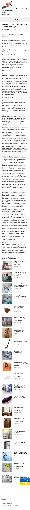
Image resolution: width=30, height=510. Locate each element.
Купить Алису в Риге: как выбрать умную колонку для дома (20, 274)
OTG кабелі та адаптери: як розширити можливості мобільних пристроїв (20, 341)
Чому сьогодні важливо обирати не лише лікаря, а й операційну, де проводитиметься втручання (21, 297)
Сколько (4, 258)
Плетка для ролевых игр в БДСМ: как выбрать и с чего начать (20, 263)
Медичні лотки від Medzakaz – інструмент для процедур (20, 375)
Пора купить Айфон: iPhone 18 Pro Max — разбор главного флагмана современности (20, 443)
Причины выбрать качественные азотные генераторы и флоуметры (20, 476)
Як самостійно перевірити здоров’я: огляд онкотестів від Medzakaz (20, 454)
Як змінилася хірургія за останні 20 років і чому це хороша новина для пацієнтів (20, 285)
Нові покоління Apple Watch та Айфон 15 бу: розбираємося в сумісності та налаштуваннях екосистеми (21, 398)
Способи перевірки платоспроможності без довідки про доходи (20, 319)
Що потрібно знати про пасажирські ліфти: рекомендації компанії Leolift (20, 387)
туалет (14, 258)
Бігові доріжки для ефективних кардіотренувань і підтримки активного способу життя (19, 410)
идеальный (15, 257)
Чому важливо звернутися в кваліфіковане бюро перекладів (20, 431)
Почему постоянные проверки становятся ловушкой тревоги (19, 465)
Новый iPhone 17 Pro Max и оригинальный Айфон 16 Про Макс (21, 364)
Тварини (6, 29)
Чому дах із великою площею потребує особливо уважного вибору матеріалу (21, 308)
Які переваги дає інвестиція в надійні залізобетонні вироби (19, 353)
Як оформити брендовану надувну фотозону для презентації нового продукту (20, 330)
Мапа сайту (3, 499)
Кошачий (21, 257)
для (11, 257)
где (8, 257)
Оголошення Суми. (7, 505)
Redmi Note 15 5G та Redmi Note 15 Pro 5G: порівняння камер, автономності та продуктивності (19, 421)
